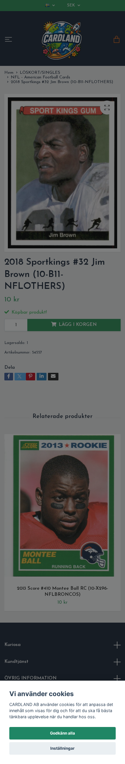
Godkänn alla (62, 733)
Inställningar (62, 748)
